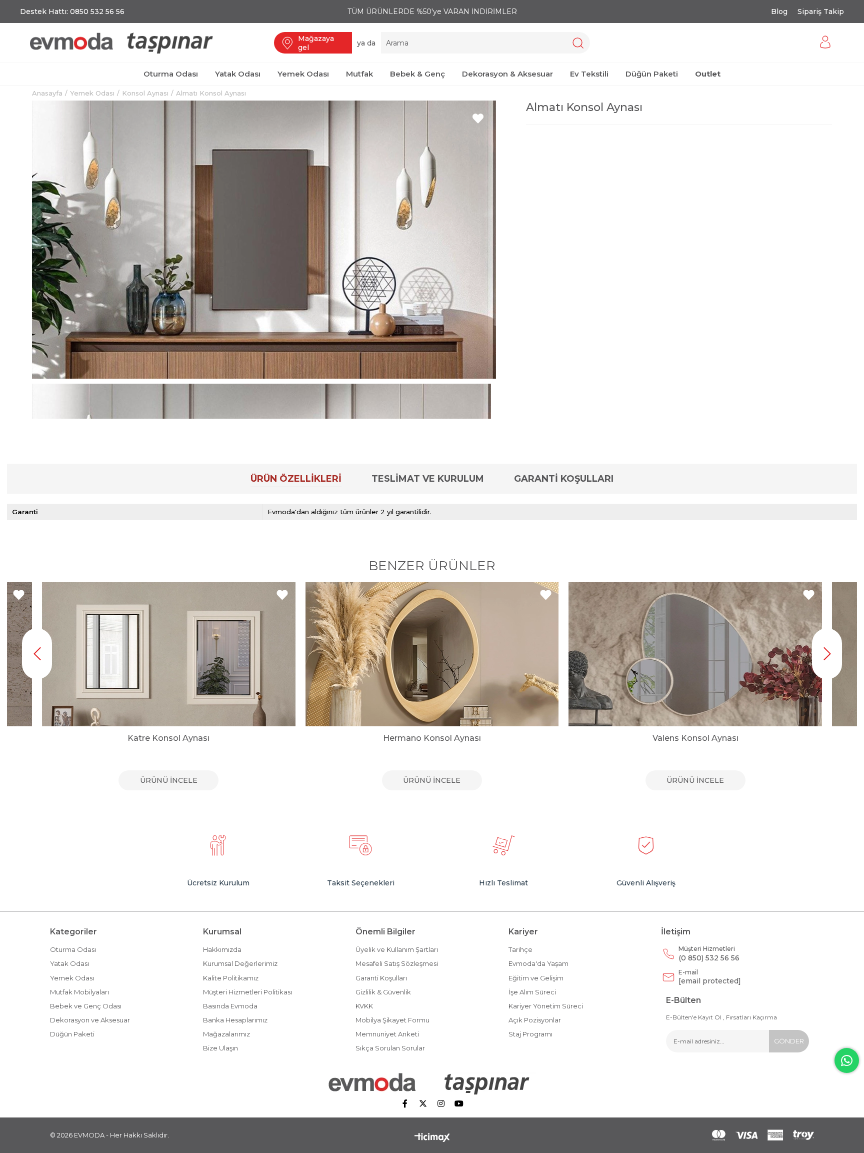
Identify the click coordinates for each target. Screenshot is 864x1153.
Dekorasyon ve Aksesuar (90, 1020)
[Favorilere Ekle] (478, 118)
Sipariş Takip (821, 11)
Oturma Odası (73, 949)
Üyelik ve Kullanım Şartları (397, 949)
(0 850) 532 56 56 (709, 953)
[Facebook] (405, 1103)
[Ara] (578, 43)
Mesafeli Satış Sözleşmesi (397, 963)
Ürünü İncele (169, 780)
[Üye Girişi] (825, 43)
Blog (779, 11)
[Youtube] (459, 1103)
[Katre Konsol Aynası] (169, 654)
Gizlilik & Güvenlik (383, 992)
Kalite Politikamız (230, 978)
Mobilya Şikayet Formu (393, 1020)
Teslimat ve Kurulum (428, 478)
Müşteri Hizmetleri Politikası (247, 992)
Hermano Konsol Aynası (432, 738)
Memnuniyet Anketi (387, 1034)
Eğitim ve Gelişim (536, 978)
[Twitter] (423, 1103)
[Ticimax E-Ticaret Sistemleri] (432, 1138)
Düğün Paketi (72, 1034)
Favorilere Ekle (19, 595)
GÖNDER (789, 1041)
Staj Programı (530, 1034)
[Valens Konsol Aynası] (695, 654)
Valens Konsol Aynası (695, 738)
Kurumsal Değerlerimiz (240, 963)
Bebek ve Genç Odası (86, 1006)
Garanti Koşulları (564, 478)
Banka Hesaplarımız (235, 1020)
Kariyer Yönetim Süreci (545, 1006)
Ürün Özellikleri (296, 478)
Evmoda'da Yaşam (538, 963)
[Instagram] (441, 1103)
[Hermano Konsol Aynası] (432, 654)
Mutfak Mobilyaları (79, 992)
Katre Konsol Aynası (169, 738)
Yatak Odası (69, 963)
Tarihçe (520, 949)
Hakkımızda (222, 949)
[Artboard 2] (432, 1083)
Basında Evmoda (230, 1006)
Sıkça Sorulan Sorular (390, 1048)
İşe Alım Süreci (532, 992)
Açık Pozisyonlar (534, 1020)
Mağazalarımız (226, 1034)
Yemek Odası (72, 978)
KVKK (364, 1006)
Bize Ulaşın (220, 1048)
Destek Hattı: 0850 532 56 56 (72, 11)
